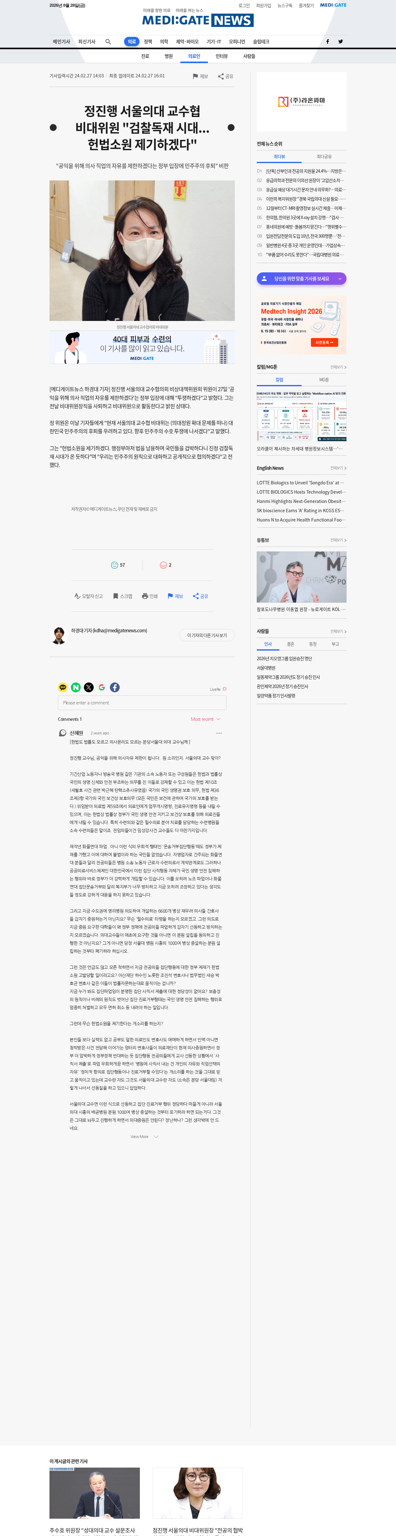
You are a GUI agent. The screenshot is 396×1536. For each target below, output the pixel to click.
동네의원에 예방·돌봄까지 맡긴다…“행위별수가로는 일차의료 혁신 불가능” (306, 226)
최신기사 (87, 41)
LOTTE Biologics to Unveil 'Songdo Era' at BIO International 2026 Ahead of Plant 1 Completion (301, 482)
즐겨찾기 (306, 5)
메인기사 (61, 41)
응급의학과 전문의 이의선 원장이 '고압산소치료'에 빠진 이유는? (306, 180)
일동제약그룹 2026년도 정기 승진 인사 (288, 677)
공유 (229, 76)
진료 (145, 56)
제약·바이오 (187, 41)
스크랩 (126, 596)
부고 (335, 644)
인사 (268, 644)
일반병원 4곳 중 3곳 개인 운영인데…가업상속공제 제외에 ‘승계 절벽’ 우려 (306, 245)
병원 (169, 56)
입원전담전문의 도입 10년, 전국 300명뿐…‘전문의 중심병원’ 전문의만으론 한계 (306, 236)
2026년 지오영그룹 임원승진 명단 (284, 658)
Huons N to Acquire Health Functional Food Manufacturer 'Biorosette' (301, 520)
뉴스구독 (285, 5)
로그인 (244, 5)
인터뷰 (222, 56)
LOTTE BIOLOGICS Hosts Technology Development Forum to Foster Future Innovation (301, 492)
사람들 (249, 56)
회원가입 (263, 5)
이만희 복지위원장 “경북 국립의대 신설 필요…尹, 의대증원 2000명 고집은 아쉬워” (306, 199)
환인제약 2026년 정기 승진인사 (282, 686)
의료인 (194, 56)
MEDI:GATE (333, 5)
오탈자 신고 (92, 596)
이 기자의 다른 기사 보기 (207, 635)
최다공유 (324, 156)
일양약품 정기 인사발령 (276, 695)
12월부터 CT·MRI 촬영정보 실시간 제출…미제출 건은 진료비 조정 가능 (306, 208)
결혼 (290, 644)
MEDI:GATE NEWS (198, 17)
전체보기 (336, 367)
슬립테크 (261, 41)
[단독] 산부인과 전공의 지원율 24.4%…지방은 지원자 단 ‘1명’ (306, 171)
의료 (132, 41)
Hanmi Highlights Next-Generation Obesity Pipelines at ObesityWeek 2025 (301, 501)
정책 (148, 41)
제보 (204, 76)
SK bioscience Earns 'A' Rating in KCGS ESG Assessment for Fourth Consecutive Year (301, 510)
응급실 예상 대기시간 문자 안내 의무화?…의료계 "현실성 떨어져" (306, 189)
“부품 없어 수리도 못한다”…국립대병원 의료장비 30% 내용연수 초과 (306, 254)
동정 (312, 644)
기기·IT (214, 41)
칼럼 (279, 379)
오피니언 (237, 41)
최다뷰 (279, 156)
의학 (164, 41)
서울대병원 (266, 667)
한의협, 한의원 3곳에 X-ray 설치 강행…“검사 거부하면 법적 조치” (306, 217)
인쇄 (153, 596)
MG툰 (324, 379)
